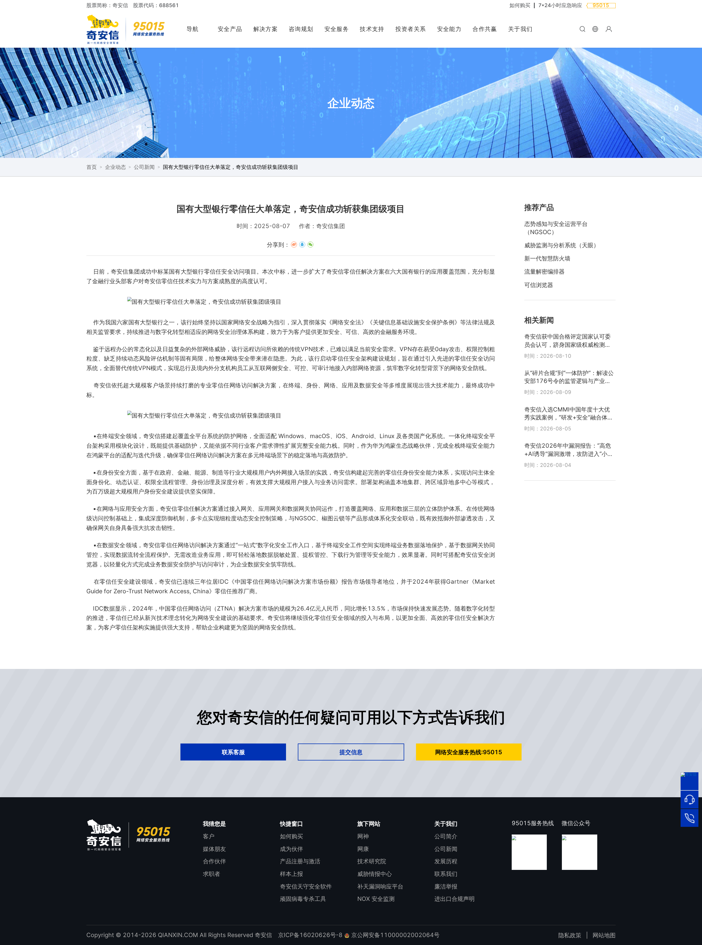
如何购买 (519, 5)
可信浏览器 (538, 284)
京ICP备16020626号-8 (310, 934)
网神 (363, 836)
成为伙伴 (291, 848)
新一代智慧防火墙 (547, 258)
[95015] (689, 818)
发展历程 (445, 861)
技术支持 (372, 28)
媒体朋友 (214, 848)
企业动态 (115, 167)
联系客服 (233, 752)
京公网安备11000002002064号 (395, 934)
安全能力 (449, 28)
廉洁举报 (445, 886)
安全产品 (230, 28)
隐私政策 (569, 935)
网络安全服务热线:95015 (468, 752)
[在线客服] (689, 799)
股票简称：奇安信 (107, 5)
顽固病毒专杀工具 (303, 898)
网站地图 (604, 935)
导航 (192, 28)
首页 (91, 167)
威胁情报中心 (374, 873)
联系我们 (445, 873)
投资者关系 (410, 28)
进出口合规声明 (454, 898)
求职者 (211, 873)
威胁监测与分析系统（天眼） (561, 245)
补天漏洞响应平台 (380, 886)
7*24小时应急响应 (560, 5)
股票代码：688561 (156, 5)
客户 (208, 836)
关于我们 (520, 28)
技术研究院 (371, 861)
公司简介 (445, 836)
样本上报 (291, 873)
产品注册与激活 (300, 861)
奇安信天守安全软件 (306, 886)
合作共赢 (484, 28)
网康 (363, 848)
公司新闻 (144, 167)
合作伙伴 (214, 861)
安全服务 (336, 28)
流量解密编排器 (544, 271)
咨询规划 (301, 28)
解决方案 (265, 28)
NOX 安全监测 (376, 898)
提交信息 (351, 752)
